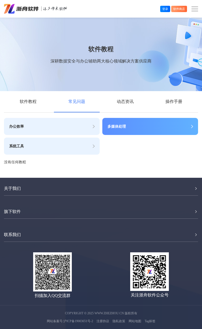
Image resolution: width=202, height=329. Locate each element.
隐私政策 (119, 321)
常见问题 (76, 101)
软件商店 (179, 9)
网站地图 (135, 321)
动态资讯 (125, 101)
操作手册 (173, 101)
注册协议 (103, 321)
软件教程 (28, 101)
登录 (165, 9)
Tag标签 (150, 321)
